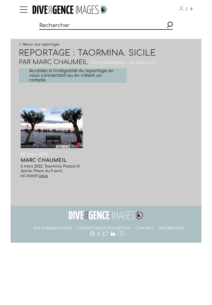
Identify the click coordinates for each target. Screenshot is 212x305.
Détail (43, 176)
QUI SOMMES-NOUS (52, 228)
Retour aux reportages (41, 44)
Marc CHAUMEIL (60, 62)
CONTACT (144, 228)
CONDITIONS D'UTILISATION (104, 228)
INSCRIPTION (171, 228)
